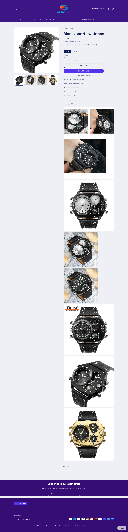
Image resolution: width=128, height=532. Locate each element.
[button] (16, 9)
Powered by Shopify (30, 525)
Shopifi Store (21, 525)
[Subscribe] (78, 494)
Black (67, 51)
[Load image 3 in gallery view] (42, 80)
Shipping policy (69, 525)
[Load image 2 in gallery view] (30, 80)
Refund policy (49, 525)
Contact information (80, 525)
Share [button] (67, 466)
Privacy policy (40, 525)
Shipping (66, 41)
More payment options (84, 75)
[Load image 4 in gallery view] (53, 80)
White (75, 51)
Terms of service (59, 525)
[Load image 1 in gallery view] (19, 80)
